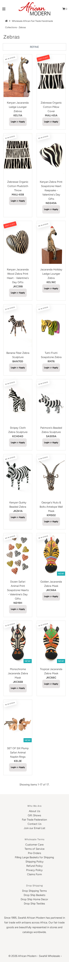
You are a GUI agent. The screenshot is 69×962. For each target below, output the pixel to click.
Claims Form (34, 874)
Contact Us (34, 823)
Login (13, 121)
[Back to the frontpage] (7, 21)
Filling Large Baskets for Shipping (34, 857)
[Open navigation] (4, 9)
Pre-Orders (34, 853)
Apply (22, 121)
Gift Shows (34, 815)
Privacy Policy (34, 870)
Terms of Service (34, 848)
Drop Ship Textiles (34, 903)
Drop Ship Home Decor (34, 899)
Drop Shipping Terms (34, 890)
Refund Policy (34, 865)
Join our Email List (34, 828)
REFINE (34, 47)
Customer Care (34, 844)
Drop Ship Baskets (34, 895)
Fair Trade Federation (34, 819)
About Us (34, 811)
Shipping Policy (34, 861)
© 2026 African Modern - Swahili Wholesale (34, 956)
